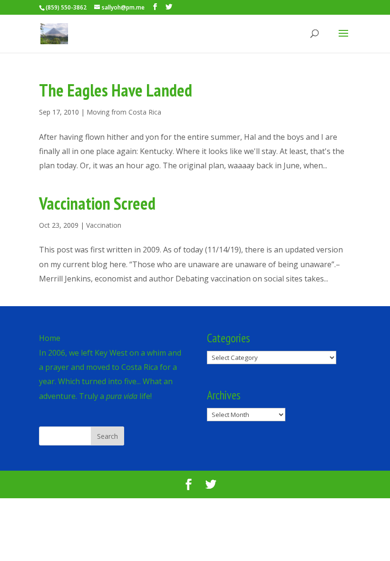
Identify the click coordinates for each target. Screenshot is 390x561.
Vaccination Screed (97, 203)
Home (49, 338)
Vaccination (103, 225)
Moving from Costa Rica (124, 111)
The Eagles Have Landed (115, 90)
